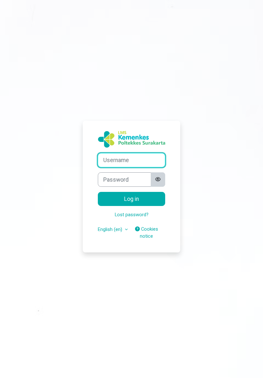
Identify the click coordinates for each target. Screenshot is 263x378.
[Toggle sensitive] (158, 179)
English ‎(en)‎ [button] (110, 229)
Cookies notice (149, 232)
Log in (131, 199)
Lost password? (131, 215)
